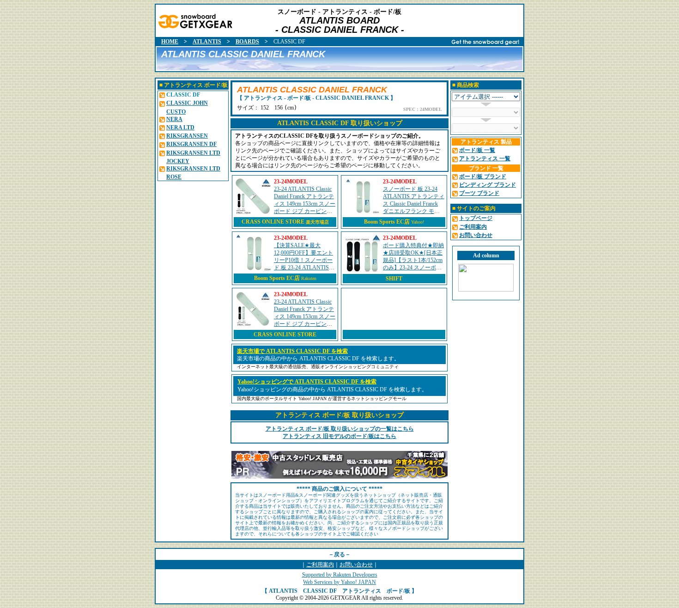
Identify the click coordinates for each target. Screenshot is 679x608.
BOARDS (247, 41)
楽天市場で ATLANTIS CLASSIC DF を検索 (292, 351)
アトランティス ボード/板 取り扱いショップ (339, 415)
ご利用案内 (320, 564)
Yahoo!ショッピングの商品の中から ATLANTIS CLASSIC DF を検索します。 (332, 389)
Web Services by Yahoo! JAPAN (339, 582)
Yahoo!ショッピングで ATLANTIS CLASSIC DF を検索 (306, 381)
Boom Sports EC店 (387, 222)
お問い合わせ (356, 564)
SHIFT (394, 278)
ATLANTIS (207, 41)
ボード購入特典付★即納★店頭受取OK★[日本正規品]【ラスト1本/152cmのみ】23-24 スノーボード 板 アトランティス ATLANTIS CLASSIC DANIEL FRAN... (413, 267)
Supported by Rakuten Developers (339, 575)
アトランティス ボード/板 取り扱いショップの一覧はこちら (340, 429)
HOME (169, 41)
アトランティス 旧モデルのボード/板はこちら (339, 436)
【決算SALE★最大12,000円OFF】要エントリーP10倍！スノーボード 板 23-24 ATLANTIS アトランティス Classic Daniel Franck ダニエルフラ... (304, 267)
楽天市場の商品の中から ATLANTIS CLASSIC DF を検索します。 (318, 358)
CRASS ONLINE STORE (285, 222)
